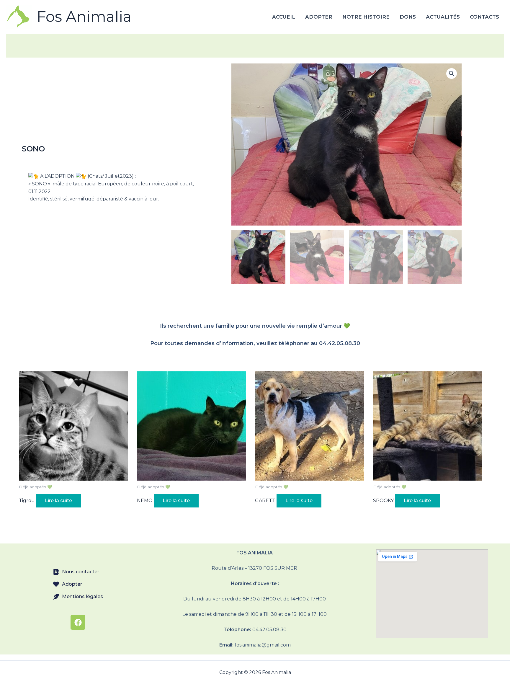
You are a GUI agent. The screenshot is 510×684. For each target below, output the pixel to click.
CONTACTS (484, 17)
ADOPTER (318, 17)
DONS (408, 17)
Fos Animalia (84, 17)
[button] (451, 73)
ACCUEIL (283, 17)
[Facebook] (78, 622)
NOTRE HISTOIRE (366, 17)
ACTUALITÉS (443, 17)
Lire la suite (58, 500)
